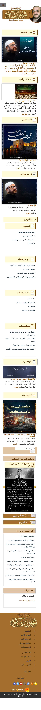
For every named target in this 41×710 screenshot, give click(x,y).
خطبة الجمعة (26, 656)
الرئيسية (27, 631)
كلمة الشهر (26, 652)
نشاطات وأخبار (25, 643)
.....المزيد (26, 73)
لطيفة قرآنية (26, 647)
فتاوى (28, 660)
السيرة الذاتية (26, 635)
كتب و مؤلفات (25, 639)
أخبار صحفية (26, 664)
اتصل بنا (28, 671)
